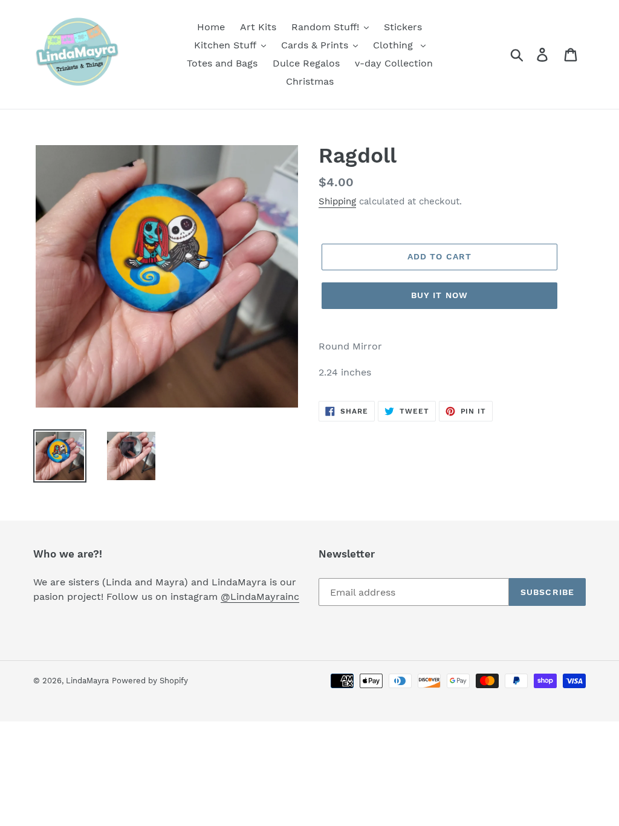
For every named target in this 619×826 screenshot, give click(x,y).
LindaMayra (87, 680)
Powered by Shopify (150, 680)
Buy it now (439, 295)
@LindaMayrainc (260, 596)
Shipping (337, 201)
